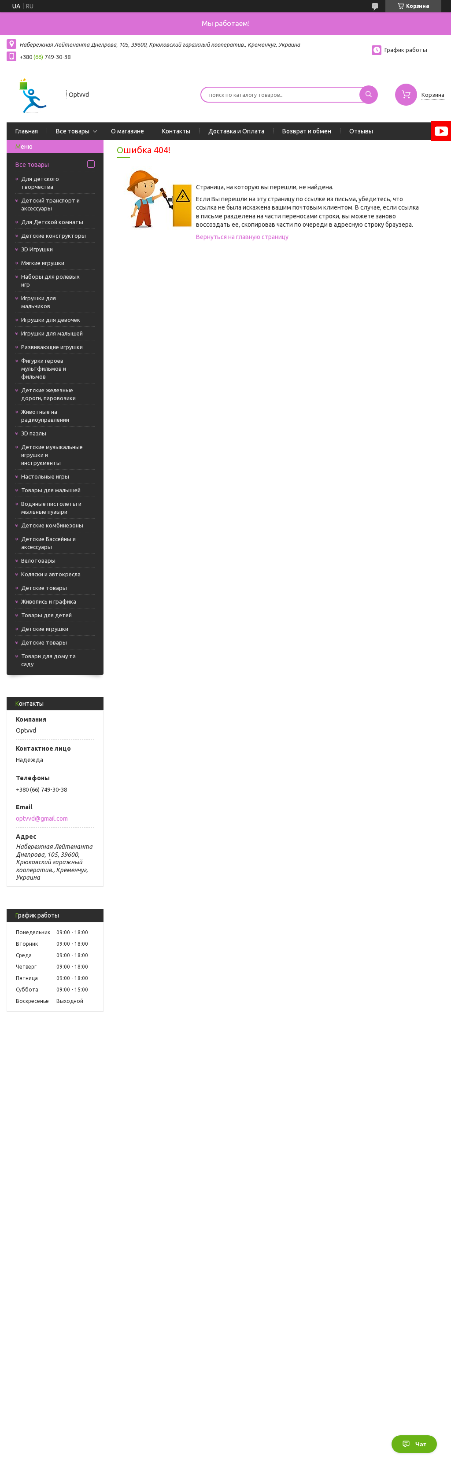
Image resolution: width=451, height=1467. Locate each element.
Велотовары (38, 560)
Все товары (72, 131)
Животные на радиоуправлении (45, 416)
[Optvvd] (32, 94)
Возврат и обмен (306, 131)
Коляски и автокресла (51, 574)
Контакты (176, 131)
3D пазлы (33, 433)
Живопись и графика (48, 601)
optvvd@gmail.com (42, 818)
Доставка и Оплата (236, 131)
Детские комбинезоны (52, 525)
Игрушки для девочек (50, 320)
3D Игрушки (37, 249)
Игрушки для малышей (52, 333)
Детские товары (44, 588)
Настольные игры (45, 476)
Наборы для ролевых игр (50, 280)
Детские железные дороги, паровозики (48, 394)
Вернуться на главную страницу (242, 236)
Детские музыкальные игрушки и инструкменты (52, 455)
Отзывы (361, 131)
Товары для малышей (51, 490)
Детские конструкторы (53, 235)
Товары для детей (46, 615)
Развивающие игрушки (52, 347)
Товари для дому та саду (48, 660)
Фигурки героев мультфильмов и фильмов (43, 369)
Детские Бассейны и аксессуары (48, 543)
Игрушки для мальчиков (38, 302)
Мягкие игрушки (42, 263)
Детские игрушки (44, 629)
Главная (26, 131)
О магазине (127, 131)
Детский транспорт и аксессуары (50, 204)
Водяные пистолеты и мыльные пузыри (51, 508)
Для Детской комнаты (52, 222)
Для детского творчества (40, 183)
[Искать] (368, 94)
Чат (420, 1444)
